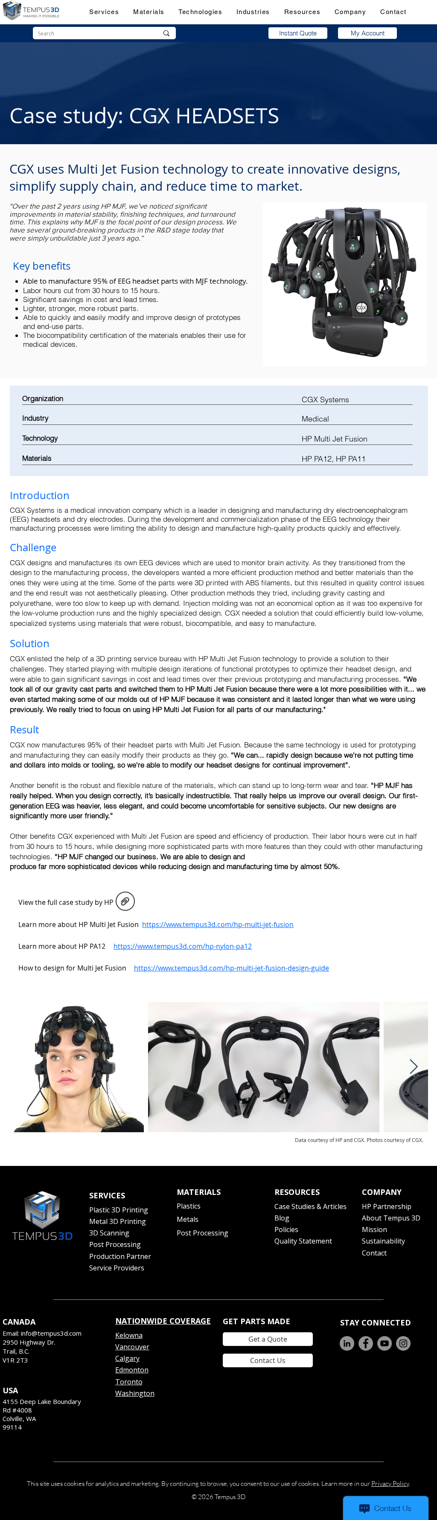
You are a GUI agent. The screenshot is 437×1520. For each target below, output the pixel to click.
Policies (286, 1229)
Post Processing (115, 1244)
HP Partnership (386, 1206)
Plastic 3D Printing (118, 1210)
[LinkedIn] (347, 1343)
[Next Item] (413, 1067)
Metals (187, 1219)
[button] (104, 11)
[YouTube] (384, 1343)
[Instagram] (403, 1343)
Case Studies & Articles (310, 1206)
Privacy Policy (390, 1483)
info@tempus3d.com (51, 1333)
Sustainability (383, 1241)
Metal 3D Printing (117, 1221)
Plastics (189, 1206)
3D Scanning (109, 1233)
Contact (374, 1253)
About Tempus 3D (391, 1218)
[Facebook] (365, 1343)
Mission (374, 1229)
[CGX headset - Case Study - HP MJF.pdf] (125, 902)
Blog (281, 1218)
